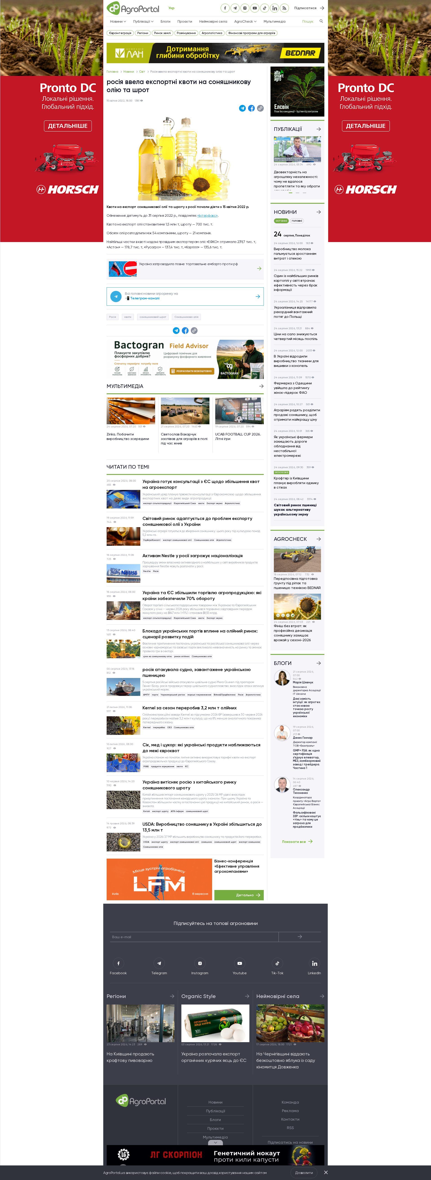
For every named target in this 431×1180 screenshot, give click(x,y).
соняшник (206, 842)
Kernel (147, 727)
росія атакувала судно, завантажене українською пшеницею (197, 672)
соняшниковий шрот (153, 316)
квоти (127, 316)
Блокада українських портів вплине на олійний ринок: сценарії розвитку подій (200, 633)
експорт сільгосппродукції (157, 503)
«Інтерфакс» (207, 215)
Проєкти (185, 21)
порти (155, 694)
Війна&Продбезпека (224, 694)
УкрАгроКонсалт (152, 540)
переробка (159, 727)
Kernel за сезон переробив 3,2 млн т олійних (190, 707)
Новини (129, 71)
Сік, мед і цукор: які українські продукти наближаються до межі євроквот (201, 747)
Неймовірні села (213, 21)
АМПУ (146, 694)
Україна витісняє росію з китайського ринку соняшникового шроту (189, 784)
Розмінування (186, 33)
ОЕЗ (169, 727)
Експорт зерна (214, 503)
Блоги (165, 21)
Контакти (290, 1119)
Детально (245, 895)
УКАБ (146, 766)
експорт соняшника (249, 842)
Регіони (142, 33)
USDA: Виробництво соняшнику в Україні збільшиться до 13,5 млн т (202, 827)
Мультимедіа (275, 21)
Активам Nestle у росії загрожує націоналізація (193, 555)
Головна (113, 71)
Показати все (294, 842)
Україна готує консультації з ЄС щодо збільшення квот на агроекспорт (201, 484)
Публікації (215, 1111)
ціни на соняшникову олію (157, 656)
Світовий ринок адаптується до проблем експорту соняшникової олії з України (197, 521)
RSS (290, 1128)
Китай (146, 811)
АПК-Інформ (177, 811)
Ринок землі (162, 33)
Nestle (147, 571)
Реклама (290, 1111)
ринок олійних (181, 656)
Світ (142, 71)
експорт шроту (160, 811)
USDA (146, 842)
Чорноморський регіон (173, 694)
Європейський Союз (185, 503)
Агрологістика (212, 33)
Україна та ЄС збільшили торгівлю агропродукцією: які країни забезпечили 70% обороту (202, 595)
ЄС (186, 766)
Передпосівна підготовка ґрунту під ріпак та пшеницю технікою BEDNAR (297, 583)
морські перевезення (199, 694)
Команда (290, 1102)
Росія (112, 316)
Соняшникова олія (186, 316)
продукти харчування (162, 766)
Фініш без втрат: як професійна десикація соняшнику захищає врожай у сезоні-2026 (293, 633)
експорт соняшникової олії (177, 540)
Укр (171, 8)
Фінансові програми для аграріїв (251, 33)
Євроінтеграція (120, 33)
